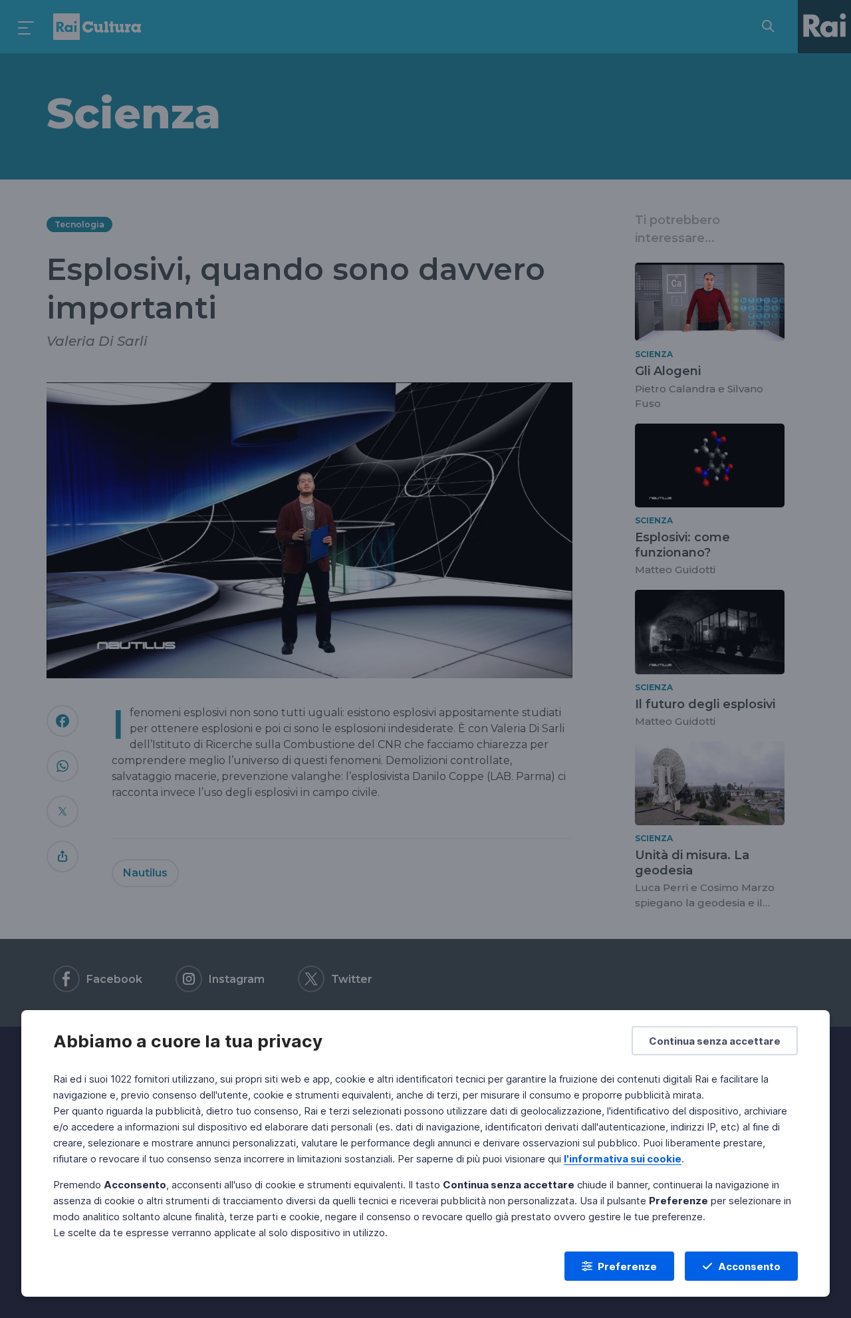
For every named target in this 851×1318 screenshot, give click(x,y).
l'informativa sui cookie (622, 1158)
